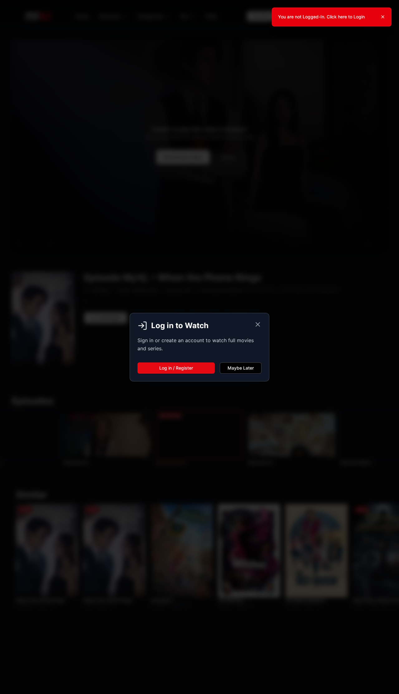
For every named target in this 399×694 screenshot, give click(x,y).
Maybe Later (241, 368)
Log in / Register (176, 368)
